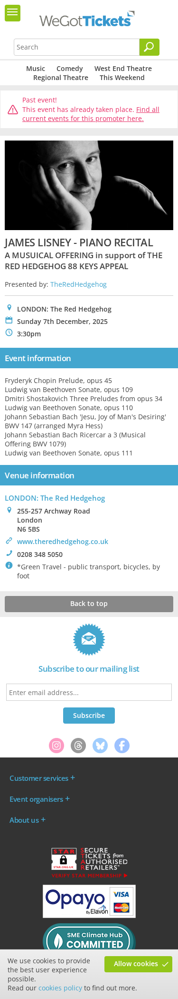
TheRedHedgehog (78, 284)
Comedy (69, 68)
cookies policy (60, 987)
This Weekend (122, 77)
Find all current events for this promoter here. (90, 114)
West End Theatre (123, 68)
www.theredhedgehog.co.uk (62, 541)
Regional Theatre (60, 77)
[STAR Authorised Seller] (89, 877)
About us (23, 820)
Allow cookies (136, 963)
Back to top (89, 603)
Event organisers (36, 799)
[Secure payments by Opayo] (89, 915)
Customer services (38, 778)
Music (35, 68)
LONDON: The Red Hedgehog (55, 498)
